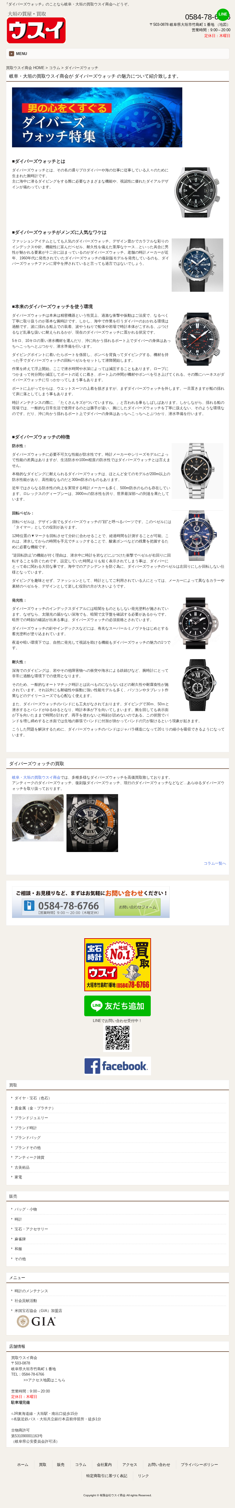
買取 (13, 1085)
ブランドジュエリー (31, 1118)
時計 (18, 1219)
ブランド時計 (26, 1128)
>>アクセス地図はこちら (44, 1380)
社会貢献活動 (26, 1301)
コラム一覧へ (215, 863)
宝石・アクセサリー (31, 1229)
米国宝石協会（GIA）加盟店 (38, 1311)
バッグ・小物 (26, 1209)
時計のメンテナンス (31, 1291)
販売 (13, 1196)
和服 (18, 1249)
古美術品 (22, 1167)
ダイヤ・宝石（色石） (33, 1098)
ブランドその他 (28, 1147)
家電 (18, 1177)
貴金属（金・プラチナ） (35, 1108)
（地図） (223, 24)
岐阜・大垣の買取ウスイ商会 (36, 777)
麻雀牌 (20, 1239)
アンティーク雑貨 (29, 1157)
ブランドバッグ (28, 1137)
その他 (20, 1259)
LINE (223, 14)
